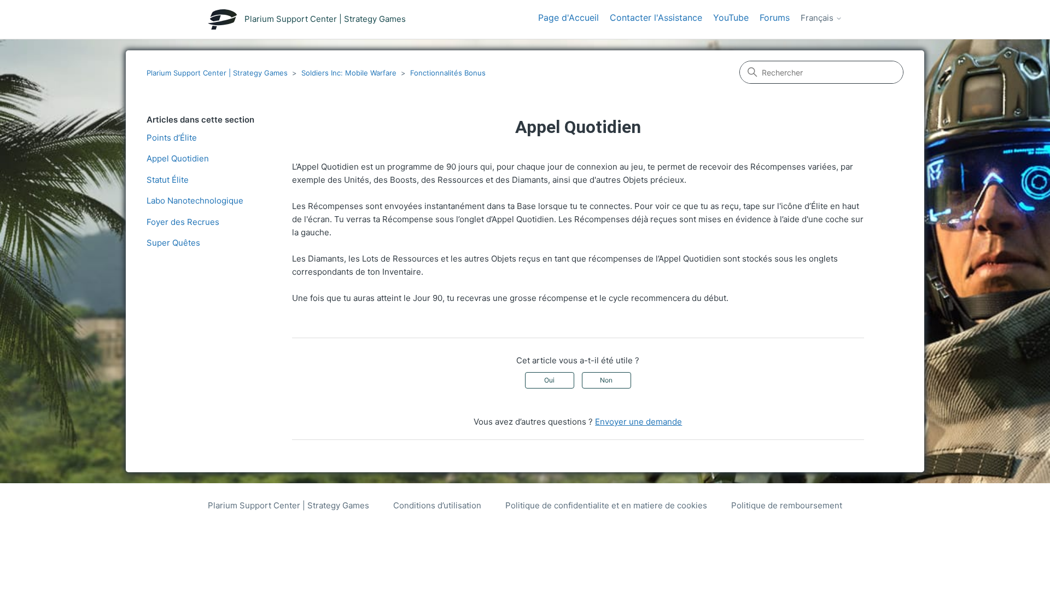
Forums (775, 17)
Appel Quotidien (178, 158)
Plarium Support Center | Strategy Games (217, 72)
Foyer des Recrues (183, 222)
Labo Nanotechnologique (195, 200)
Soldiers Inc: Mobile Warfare (348, 72)
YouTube (731, 17)
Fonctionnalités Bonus (448, 72)
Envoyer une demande (638, 421)
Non (606, 380)
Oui (549, 380)
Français (818, 18)
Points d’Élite (172, 137)
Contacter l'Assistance (656, 17)
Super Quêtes (173, 242)
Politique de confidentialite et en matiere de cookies (606, 505)
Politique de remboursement (786, 505)
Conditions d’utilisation (437, 505)
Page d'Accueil (568, 17)
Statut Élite (168, 180)
